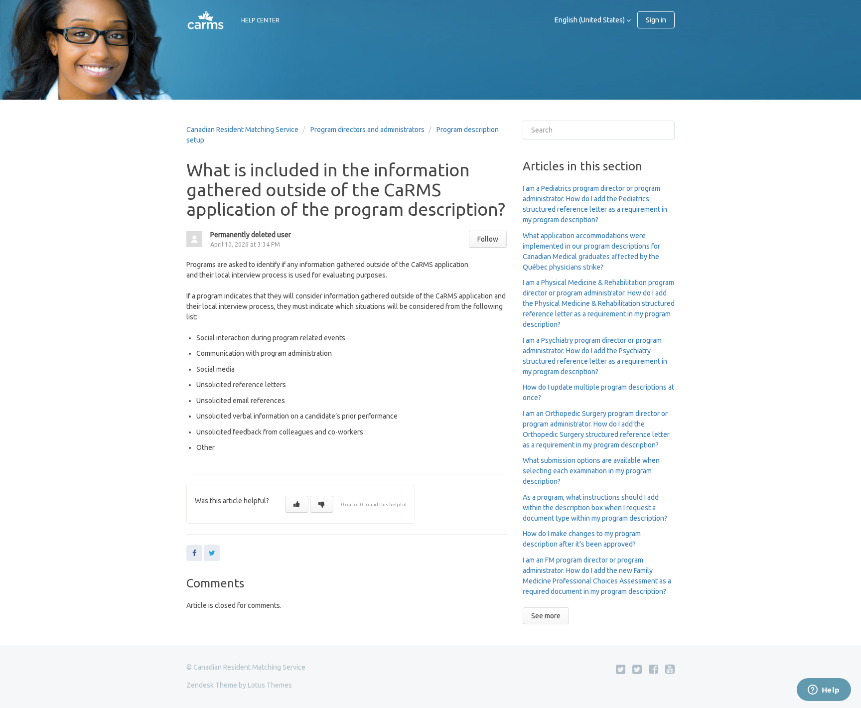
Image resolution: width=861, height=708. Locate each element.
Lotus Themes (270, 685)
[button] (296, 504)
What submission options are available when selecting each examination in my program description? (591, 470)
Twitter (212, 553)
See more (546, 616)
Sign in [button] (656, 20)
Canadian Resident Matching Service (242, 130)
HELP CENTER (260, 20)
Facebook (194, 553)
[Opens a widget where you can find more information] (823, 690)
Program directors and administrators (367, 130)
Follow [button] (487, 239)
